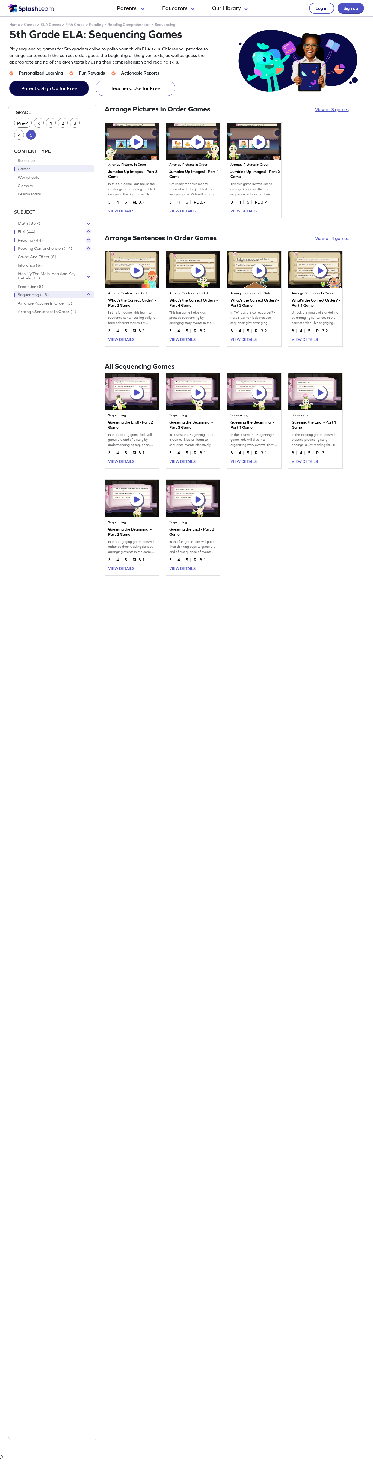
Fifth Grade (75, 24)
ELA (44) (26, 232)
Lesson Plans (29, 194)
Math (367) (29, 223)
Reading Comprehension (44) (45, 248)
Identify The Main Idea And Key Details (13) (47, 276)
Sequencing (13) (33, 295)
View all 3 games (332, 109)
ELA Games (50, 24)
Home (14, 24)
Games (30, 24)
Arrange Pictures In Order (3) (45, 303)
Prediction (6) (30, 286)
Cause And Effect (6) (37, 257)
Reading (96, 24)
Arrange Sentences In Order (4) (47, 311)
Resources (27, 161)
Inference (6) (30, 265)
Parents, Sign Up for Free (49, 88)
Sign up (351, 8)
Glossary (25, 186)
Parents (127, 8)
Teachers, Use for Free (135, 88)
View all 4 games (332, 238)
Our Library (226, 8)
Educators (175, 8)
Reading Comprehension (129, 24)
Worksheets (28, 177)
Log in (322, 8)
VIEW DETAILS (121, 211)
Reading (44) (30, 240)
